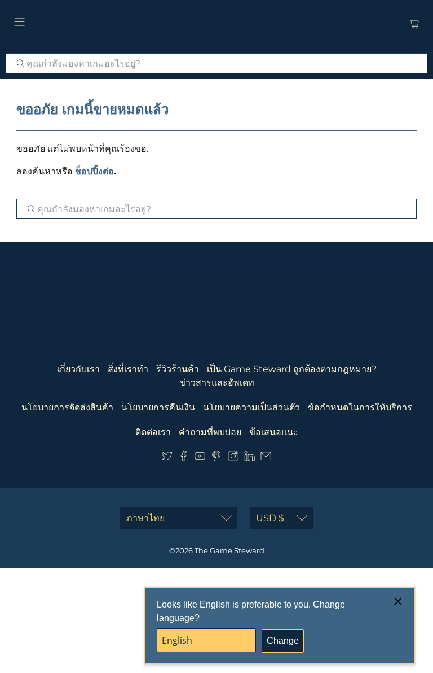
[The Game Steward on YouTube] (200, 458)
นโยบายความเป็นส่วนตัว (251, 407)
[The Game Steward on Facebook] (183, 458)
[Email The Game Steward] (265, 458)
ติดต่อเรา (153, 432)
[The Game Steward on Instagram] (233, 458)
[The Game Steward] (216, 24)
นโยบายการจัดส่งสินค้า (67, 407)
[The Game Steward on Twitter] (167, 458)
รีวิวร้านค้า (177, 369)
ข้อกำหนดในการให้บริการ (360, 407)
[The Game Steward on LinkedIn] (249, 458)
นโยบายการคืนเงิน (158, 407)
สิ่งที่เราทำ (128, 369)
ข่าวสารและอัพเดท (216, 382)
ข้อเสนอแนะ (273, 432)
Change (283, 640)
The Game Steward (229, 550)
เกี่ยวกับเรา (78, 369)
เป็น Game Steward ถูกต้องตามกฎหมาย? (292, 369)
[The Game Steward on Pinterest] (216, 458)
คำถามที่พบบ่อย (210, 432)
